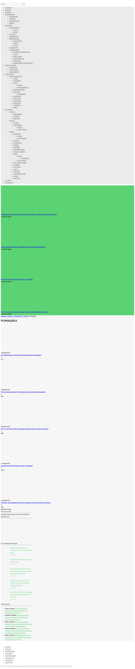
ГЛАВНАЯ (8, 8)
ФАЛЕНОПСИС (14, 39)
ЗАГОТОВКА (22, 129)
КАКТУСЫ (17, 92)
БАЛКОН (8, 10)
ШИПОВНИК (18, 125)
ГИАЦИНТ (12, 19)
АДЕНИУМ (17, 81)
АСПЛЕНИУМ (13, 70)
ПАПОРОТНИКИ (10, 65)
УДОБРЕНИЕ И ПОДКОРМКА (23, 63)
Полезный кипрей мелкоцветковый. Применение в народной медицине (16, 611)
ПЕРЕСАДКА (18, 56)
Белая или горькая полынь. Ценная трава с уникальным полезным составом (21, 571)
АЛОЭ (16, 83)
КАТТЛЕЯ (12, 34)
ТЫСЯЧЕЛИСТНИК (20, 174)
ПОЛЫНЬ (17, 165)
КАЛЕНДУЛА (18, 143)
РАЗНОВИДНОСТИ (15, 76)
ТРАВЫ (11, 132)
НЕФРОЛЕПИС (14, 72)
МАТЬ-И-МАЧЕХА (19, 152)
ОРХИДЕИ (8, 25)
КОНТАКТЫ (9, 183)
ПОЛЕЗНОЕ (9, 109)
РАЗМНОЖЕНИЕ (19, 59)
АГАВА (16, 78)
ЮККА (16, 107)
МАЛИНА (17, 116)
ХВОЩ (16, 176)
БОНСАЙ (8, 12)
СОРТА (16, 30)
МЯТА (15, 154)
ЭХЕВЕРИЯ (17, 105)
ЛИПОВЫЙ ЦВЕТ (19, 149)
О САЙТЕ (8, 180)
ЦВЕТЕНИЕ (17, 61)
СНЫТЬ (16, 169)
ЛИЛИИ (11, 23)
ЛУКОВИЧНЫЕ (10, 14)
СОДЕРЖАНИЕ (14, 50)
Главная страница (7, 316)
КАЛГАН (16, 140)
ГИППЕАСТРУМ (14, 21)
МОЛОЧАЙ (17, 101)
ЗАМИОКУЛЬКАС (19, 90)
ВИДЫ (20, 85)
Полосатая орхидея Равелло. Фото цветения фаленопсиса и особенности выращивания (18, 624)
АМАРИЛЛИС (13, 17)
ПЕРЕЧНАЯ (25, 158)
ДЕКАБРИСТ (22, 94)
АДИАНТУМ (13, 67)
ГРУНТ (16, 54)
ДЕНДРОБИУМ (14, 28)
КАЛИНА (16, 123)
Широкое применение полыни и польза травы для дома (20, 550)
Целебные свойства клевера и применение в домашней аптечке (21, 594)
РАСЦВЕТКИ (18, 41)
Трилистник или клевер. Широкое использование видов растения (19, 583)
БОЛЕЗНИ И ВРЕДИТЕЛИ (22, 52)
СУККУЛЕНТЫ (9, 74)
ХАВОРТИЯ (17, 103)
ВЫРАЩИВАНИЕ (23, 87)
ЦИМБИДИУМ (14, 36)
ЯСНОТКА (17, 178)
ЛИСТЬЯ (12, 112)
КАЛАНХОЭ (17, 96)
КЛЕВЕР (16, 145)
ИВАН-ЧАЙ (17, 134)
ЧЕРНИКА (17, 118)
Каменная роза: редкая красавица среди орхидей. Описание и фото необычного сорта (18, 637)
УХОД (16, 32)
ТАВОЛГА (17, 171)
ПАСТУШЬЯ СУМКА (20, 163)
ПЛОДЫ (12, 121)
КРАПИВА (17, 147)
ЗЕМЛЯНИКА (18, 114)
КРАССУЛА (17, 98)
